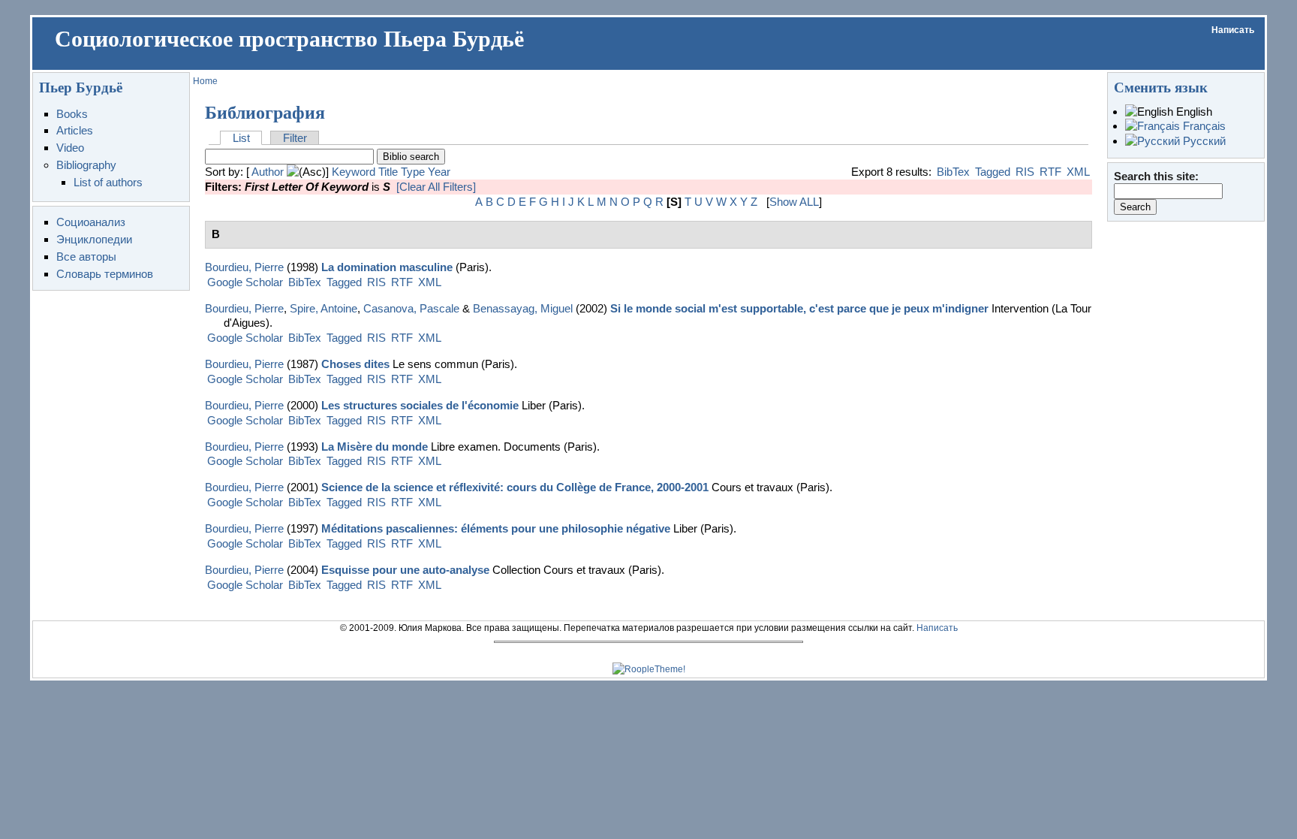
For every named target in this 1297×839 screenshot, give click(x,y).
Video (70, 147)
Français (1203, 125)
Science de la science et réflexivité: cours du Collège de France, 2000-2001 (515, 487)
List (241, 137)
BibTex (953, 171)
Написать (1232, 30)
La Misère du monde (374, 446)
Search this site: (1156, 176)
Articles (74, 130)
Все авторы (86, 256)
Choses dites (355, 364)
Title (388, 171)
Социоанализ (90, 222)
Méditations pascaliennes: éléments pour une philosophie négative (495, 528)
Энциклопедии (94, 239)
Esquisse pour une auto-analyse (405, 569)
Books (72, 113)
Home (205, 81)
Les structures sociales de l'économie (420, 405)
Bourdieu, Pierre (244, 267)
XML (1078, 171)
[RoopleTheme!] (648, 669)
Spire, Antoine (323, 308)
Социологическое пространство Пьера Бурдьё (289, 39)
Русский (1203, 140)
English (1192, 111)
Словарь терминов (104, 273)
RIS (1025, 171)
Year (439, 171)
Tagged (992, 171)
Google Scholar (245, 282)
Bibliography (86, 164)
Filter (295, 137)
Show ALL (794, 201)
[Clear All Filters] (436, 186)
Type (413, 171)
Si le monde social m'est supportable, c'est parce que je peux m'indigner (799, 308)
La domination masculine (387, 267)
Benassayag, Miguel (523, 308)
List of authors (108, 182)
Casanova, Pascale (411, 308)
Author (267, 171)
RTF (1050, 171)
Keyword (353, 171)
